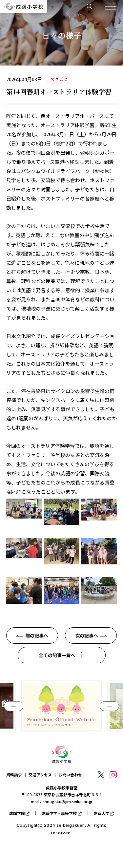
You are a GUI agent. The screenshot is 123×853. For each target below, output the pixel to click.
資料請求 (14, 774)
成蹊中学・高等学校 (59, 813)
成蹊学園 (17, 813)
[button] (13, 706)
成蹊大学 (101, 813)
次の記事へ (86, 635)
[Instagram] (113, 775)
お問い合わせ (70, 774)
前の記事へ (36, 635)
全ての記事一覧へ (57, 655)
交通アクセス (40, 774)
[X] (101, 775)
